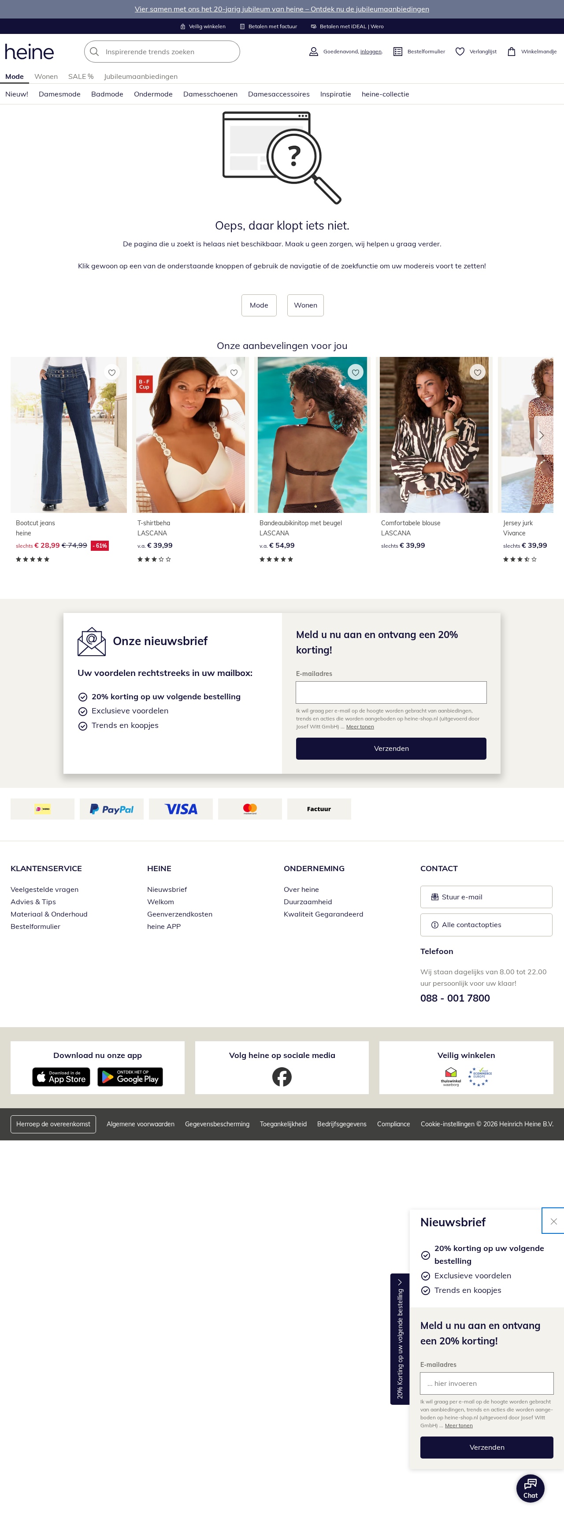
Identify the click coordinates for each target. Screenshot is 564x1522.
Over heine (301, 889)
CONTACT (439, 868)
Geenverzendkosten (179, 913)
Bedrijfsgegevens (342, 1124)
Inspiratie (335, 93)
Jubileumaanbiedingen (141, 76)
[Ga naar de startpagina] (29, 51)
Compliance (393, 1124)
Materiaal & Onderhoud (49, 913)
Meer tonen (459, 1425)
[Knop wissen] (230, 51)
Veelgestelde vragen (44, 889)
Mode (14, 76)
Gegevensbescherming (217, 1124)
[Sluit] (554, 1221)
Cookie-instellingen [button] (448, 1124)
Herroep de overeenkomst (53, 1124)
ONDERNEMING (314, 868)
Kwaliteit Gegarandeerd (324, 913)
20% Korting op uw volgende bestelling (400, 1344)
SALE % (80, 76)
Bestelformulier (35, 926)
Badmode (107, 93)
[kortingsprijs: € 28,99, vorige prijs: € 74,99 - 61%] (69, 435)
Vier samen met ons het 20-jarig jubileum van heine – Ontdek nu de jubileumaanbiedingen (282, 8)
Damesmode (60, 93)
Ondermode (153, 93)
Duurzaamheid (308, 901)
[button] (543, 435)
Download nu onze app (97, 1055)
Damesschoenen (210, 93)
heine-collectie (385, 93)
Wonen (46, 76)
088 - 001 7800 (455, 998)
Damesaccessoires (279, 93)
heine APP (164, 926)
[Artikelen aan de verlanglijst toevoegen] (112, 372)
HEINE (159, 868)
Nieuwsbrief (167, 889)
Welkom (160, 901)
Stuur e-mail (461, 899)
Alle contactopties (471, 924)
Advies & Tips (33, 901)
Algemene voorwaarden (140, 1124)
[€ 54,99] (312, 435)
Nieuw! (16, 93)
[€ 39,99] (190, 435)
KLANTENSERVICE (46, 868)
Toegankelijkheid (283, 1124)
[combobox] (181, 51)
